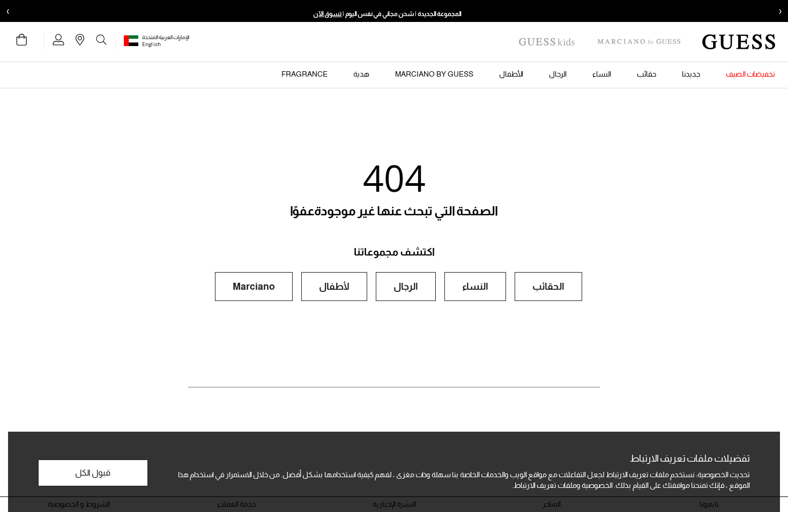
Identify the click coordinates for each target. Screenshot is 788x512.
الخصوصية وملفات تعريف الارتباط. (562, 485)
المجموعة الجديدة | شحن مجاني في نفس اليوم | (387, 14)
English (151, 44)
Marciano (254, 286)
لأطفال (334, 286)
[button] (132, 40)
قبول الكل (92, 472)
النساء (475, 286)
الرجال (405, 286)
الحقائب (548, 286)
